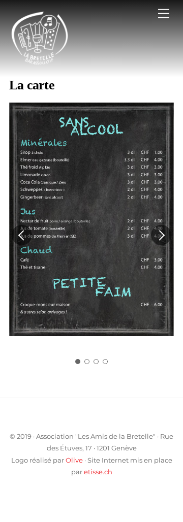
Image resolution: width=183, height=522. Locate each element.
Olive (74, 460)
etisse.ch (98, 472)
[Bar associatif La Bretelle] (39, 64)
